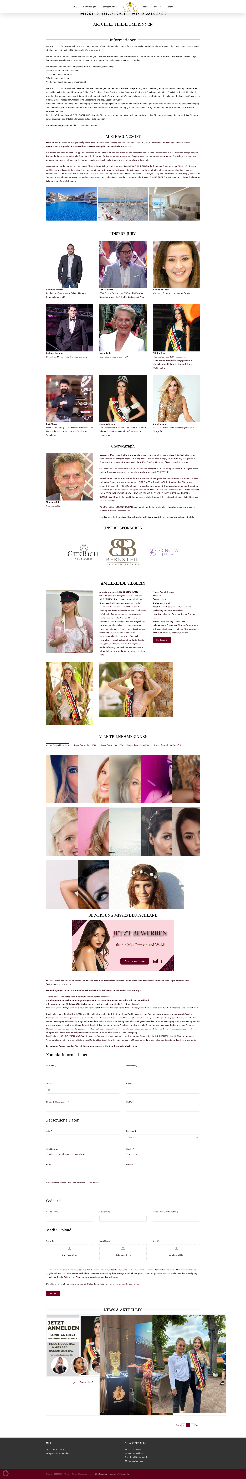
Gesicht (50, 1241)
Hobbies (130, 1165)
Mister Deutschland (134, 1461)
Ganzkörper (105, 1241)
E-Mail (129, 1084)
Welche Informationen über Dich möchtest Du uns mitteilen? (73, 1183)
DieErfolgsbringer (101, 1474)
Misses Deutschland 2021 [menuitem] (138, 745)
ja (129, 1154)
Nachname (131, 1066)
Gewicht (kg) (105, 1212)
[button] (48, 204)
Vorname (51, 1066)
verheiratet (80, 1154)
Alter (49, 1131)
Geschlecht (131, 1131)
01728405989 (59, 1450)
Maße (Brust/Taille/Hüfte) (165, 1212)
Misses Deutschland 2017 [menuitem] (57, 746)
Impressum (114, 1474)
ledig (51, 1154)
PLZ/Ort (130, 1102)
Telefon (50, 1084)
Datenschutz (124, 1474)
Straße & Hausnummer (57, 1102)
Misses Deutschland (134, 1454)
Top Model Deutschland (136, 1457)
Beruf (49, 1165)
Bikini (156, 1241)
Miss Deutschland (133, 1450)
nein (138, 1154)
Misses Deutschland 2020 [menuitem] (112, 745)
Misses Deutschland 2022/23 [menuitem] (167, 745)
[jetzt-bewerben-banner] (123, 921)
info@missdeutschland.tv (57, 1454)
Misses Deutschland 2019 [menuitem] (84, 745)
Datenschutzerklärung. (129, 1284)
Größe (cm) (52, 1212)
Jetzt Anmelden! (83, 1382)
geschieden (64, 1154)
